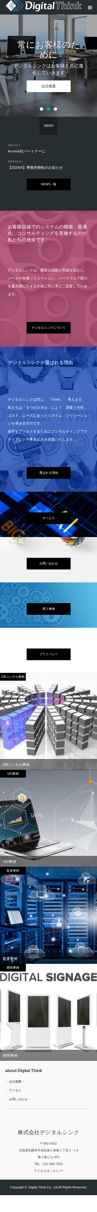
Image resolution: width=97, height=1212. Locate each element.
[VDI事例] (48, 818)
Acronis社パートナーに (26, 151)
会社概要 (48, 86)
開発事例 (10, 1055)
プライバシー (48, 654)
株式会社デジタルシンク (48, 1132)
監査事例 (10, 958)
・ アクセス (13, 1090)
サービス (48, 518)
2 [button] (48, 109)
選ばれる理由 (48, 473)
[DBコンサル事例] (48, 721)
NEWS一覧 (48, 184)
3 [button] (55, 109)
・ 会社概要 (13, 1081)
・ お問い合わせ (16, 1099)
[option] (48, 58)
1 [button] (41, 109)
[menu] (90, 7)
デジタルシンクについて (49, 327)
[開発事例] (48, 1012)
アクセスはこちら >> (48, 1171)
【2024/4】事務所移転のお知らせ (35, 167)
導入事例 (48, 609)
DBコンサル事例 (16, 765)
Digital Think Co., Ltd (43, 1187)
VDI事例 (9, 861)
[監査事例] (48, 915)
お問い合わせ (48, 563)
